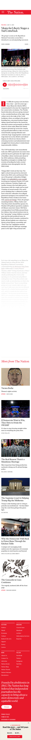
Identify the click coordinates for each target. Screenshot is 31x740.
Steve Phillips (5, 433)
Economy (4, 633)
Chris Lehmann (5, 44)
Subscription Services (22, 636)
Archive (18, 633)
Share (26, 44)
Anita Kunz (10, 394)
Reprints (18, 639)
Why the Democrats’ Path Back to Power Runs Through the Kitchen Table (15, 541)
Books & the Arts (6, 639)
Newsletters (4, 675)
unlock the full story (14, 736)
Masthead (19, 630)
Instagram (19, 661)
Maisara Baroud (11, 590)
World (3, 630)
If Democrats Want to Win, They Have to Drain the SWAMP (13, 422)
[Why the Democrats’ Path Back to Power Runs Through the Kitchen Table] (15, 527)
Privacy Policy (5, 714)
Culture (3, 636)
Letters (3, 647)
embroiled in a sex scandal (18, 179)
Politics (3, 25)
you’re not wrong (10, 200)
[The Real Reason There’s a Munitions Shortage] (15, 448)
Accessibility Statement (8, 719)
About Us (4, 655)
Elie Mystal (4, 512)
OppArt (3, 394)
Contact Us (4, 658)
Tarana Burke (7, 388)
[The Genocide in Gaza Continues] (15, 568)
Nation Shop (5, 667)
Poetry (3, 644)
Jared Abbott (16, 553)
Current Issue (20, 627)
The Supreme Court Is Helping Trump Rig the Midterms (15, 499)
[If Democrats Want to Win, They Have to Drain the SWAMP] (15, 409)
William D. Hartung (7, 472)
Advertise (4, 661)
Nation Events (5, 664)
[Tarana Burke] (15, 377)
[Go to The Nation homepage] (15, 12)
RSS (17, 667)
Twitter (18, 658)
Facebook (19, 655)
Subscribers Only (16, 725)
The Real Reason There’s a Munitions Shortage (13, 460)
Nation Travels (5, 669)
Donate (6, 707)
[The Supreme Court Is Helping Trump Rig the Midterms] (15, 487)
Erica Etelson (5, 553)
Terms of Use (5, 717)
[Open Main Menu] (3, 12)
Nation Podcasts (6, 672)
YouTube (18, 664)
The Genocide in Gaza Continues (11, 581)
